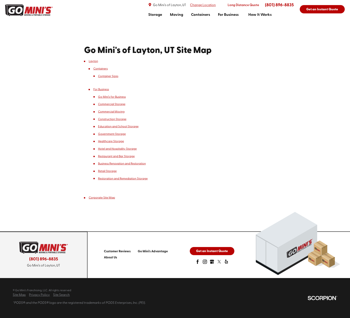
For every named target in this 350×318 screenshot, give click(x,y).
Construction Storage (112, 119)
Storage (155, 15)
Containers (200, 15)
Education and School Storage (118, 126)
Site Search (61, 295)
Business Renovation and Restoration (122, 163)
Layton (93, 61)
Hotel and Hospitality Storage (117, 148)
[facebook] (197, 263)
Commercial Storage (111, 104)
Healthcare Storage (111, 141)
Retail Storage (107, 171)
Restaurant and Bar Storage (116, 156)
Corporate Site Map (102, 197)
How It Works (260, 15)
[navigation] (210, 14)
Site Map (19, 295)
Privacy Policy (39, 295)
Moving (176, 15)
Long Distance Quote (243, 5)
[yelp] (226, 263)
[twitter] (219, 263)
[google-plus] (212, 263)
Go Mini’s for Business (112, 97)
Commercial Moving (111, 111)
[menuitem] (155, 14)
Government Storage (112, 134)
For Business (228, 15)
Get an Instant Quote (322, 9)
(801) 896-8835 (279, 5)
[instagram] (205, 263)
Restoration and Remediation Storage (123, 178)
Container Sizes (108, 76)
